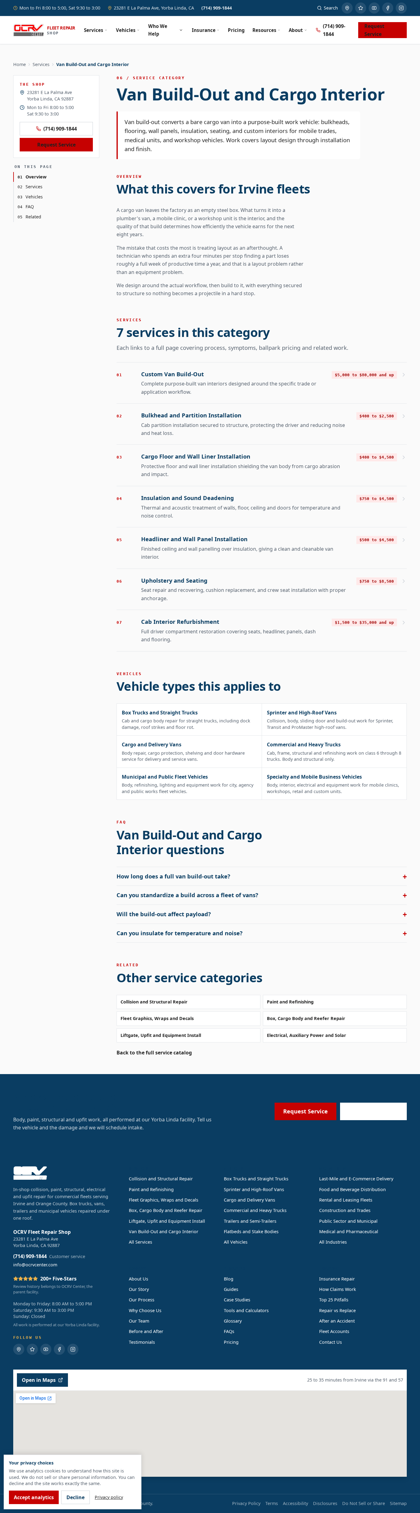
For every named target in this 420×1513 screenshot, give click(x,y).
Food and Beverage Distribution (352, 1189)
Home (19, 64)
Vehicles (126, 30)
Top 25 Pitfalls (333, 1300)
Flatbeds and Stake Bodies (251, 1231)
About (296, 30)
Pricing (236, 30)
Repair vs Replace (337, 1310)
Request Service (374, 30)
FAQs (229, 1331)
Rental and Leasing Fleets (345, 1200)
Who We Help (157, 30)
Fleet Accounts (334, 1331)
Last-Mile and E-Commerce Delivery (356, 1179)
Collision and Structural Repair (154, 1002)
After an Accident (337, 1321)
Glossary (233, 1321)
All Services (140, 1242)
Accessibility (295, 1503)
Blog (228, 1279)
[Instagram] (401, 8)
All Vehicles (236, 1242)
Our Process (141, 1300)
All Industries (333, 1242)
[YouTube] (374, 8)
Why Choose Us (145, 1310)
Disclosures (325, 1503)
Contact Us (330, 1342)
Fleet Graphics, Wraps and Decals (157, 1018)
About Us (138, 1279)
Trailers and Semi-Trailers (250, 1221)
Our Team (139, 1321)
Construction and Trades (344, 1210)
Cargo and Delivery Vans (249, 1200)
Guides (231, 1289)
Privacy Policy (246, 1503)
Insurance (204, 30)
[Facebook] (387, 8)
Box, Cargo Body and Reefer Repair (306, 1018)
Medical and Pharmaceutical (348, 1231)
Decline (75, 1497)
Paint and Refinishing (290, 1002)
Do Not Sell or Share (363, 1503)
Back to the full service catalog (154, 1052)
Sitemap (398, 1503)
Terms (271, 1503)
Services (93, 30)
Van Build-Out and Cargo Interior (163, 1231)
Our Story (139, 1289)
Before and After (146, 1331)
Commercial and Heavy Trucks (255, 1210)
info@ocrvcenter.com (35, 1265)
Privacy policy (109, 1497)
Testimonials (142, 1342)
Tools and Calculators (246, 1310)
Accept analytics (34, 1497)
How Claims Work (337, 1289)
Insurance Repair (337, 1279)
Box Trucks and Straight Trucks (256, 1179)
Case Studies (237, 1300)
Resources (264, 30)
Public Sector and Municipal (348, 1221)
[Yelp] (360, 8)
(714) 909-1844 (216, 8)
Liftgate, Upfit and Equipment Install (161, 1035)
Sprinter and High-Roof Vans (254, 1189)
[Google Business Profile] (347, 8)
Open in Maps (39, 1380)
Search (331, 8)
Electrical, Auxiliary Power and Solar (306, 1035)
